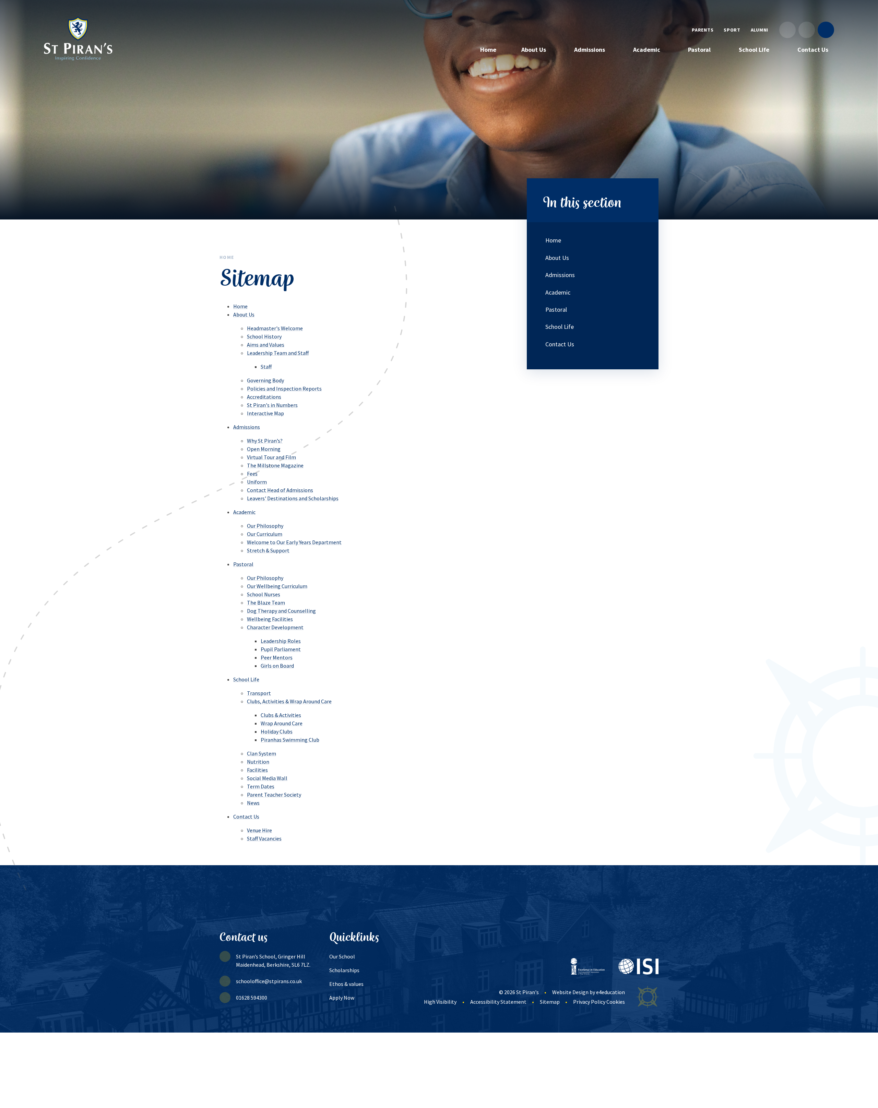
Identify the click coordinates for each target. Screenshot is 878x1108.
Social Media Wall (267, 778)
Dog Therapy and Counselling (281, 610)
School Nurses (263, 594)
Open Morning (264, 448)
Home (227, 257)
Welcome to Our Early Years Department (294, 542)
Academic (244, 512)
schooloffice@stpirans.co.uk (269, 981)
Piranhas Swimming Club (290, 739)
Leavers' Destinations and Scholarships (293, 498)
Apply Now (341, 997)
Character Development (275, 627)
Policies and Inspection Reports (284, 388)
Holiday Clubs (277, 731)
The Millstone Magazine (275, 465)
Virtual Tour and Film (271, 457)
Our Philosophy (265, 525)
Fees (252, 473)
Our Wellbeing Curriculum (277, 586)
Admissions (246, 427)
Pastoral (243, 564)
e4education (610, 992)
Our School (342, 956)
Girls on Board (277, 665)
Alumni (759, 30)
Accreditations (264, 396)
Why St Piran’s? (265, 440)
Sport (732, 30)
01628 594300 (251, 997)
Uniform (257, 481)
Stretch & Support (268, 550)
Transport (259, 693)
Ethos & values (346, 983)
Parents (702, 30)
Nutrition (258, 761)
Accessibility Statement (498, 1001)
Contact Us (246, 816)
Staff (266, 366)
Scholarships (344, 970)
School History (264, 336)
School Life (246, 679)
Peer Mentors (277, 657)
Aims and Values (265, 344)
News (253, 802)
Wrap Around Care (281, 723)
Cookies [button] (615, 1001)
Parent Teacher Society (274, 794)
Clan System (261, 753)
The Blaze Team (266, 602)
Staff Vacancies (264, 838)
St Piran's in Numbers (272, 405)
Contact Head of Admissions (280, 490)
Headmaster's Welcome (275, 328)
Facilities (257, 769)
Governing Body (265, 380)
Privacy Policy (589, 1001)
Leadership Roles (281, 641)
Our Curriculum (264, 534)
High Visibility (440, 1001)
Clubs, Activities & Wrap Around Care (289, 701)
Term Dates (260, 786)
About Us (243, 314)
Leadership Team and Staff (278, 352)
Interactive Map (265, 413)
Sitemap (550, 1001)
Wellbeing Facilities (270, 619)
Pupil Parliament (281, 649)
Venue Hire (259, 830)
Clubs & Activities (281, 715)
